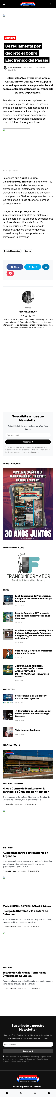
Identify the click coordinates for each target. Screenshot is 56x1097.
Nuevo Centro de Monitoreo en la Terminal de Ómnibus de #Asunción (26, 790)
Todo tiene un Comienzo (27, 730)
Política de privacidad (22, 1086)
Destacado (18, 783)
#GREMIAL (14, 906)
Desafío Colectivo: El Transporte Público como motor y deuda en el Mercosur (32, 616)
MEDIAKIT (38, 1086)
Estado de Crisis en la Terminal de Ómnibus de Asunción (24, 974)
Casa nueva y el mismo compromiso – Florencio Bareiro (33, 652)
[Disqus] (28, 369)
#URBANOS (37, 906)
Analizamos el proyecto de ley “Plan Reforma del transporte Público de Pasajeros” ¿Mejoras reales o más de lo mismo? (34, 634)
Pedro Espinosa (28, 311)
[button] (4, 3)
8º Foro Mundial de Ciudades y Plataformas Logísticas (30, 697)
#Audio (6, 906)
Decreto (28, 251)
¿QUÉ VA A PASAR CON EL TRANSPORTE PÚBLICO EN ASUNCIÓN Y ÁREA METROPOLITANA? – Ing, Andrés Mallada (32, 671)
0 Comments (11, 70)
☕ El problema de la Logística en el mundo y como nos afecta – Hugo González (33, 713)
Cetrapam (47, 906)
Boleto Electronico (12, 251)
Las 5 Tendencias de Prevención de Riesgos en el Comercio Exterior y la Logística (33, 598)
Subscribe (27, 442)
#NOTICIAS (10, 38)
